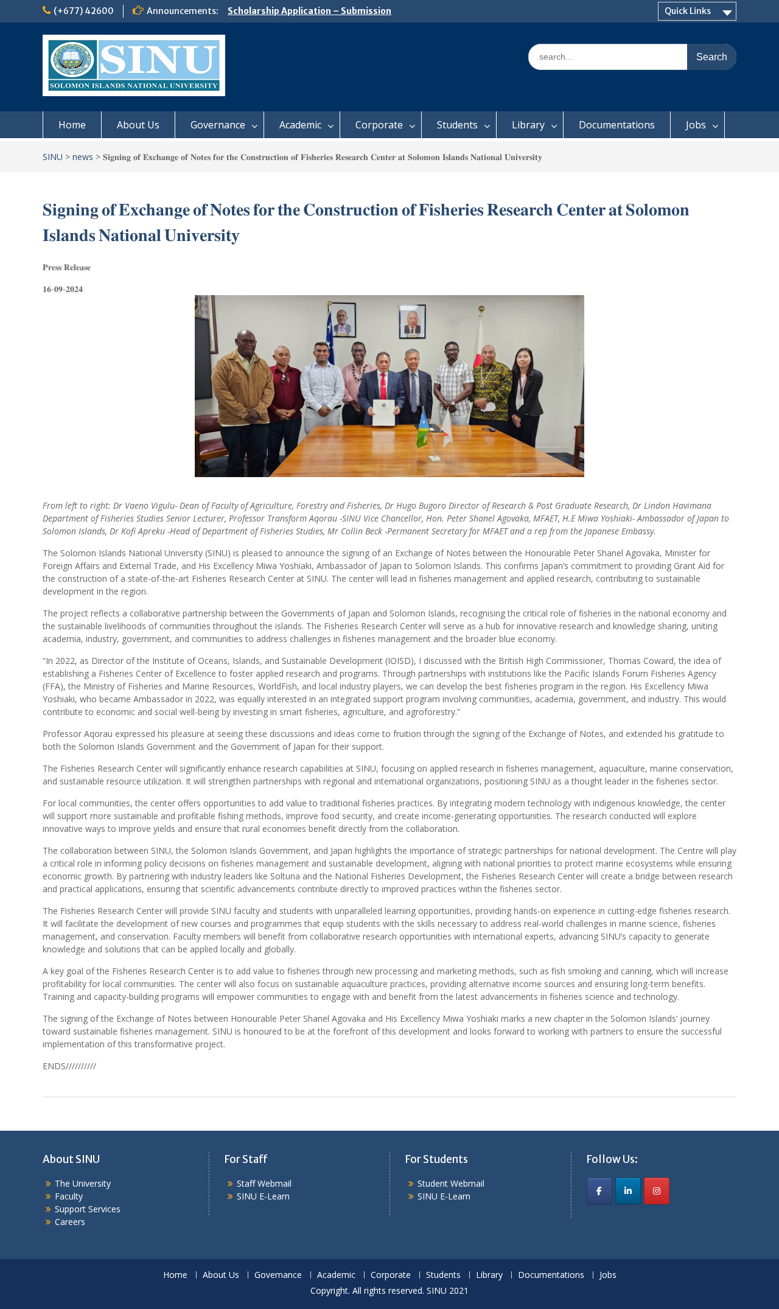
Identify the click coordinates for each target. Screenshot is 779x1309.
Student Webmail (450, 1183)
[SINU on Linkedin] (628, 1191)
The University (83, 1183)
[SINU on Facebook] (599, 1191)
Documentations (617, 124)
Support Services (88, 1209)
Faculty (69, 1196)
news (82, 156)
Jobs (696, 124)
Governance (217, 124)
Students (457, 124)
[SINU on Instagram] (656, 1191)
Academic (300, 124)
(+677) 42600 (84, 10)
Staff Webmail (264, 1183)
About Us (138, 124)
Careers (70, 1221)
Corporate (379, 124)
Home (72, 124)
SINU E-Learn (263, 1196)
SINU (53, 156)
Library (528, 124)
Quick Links (688, 10)
